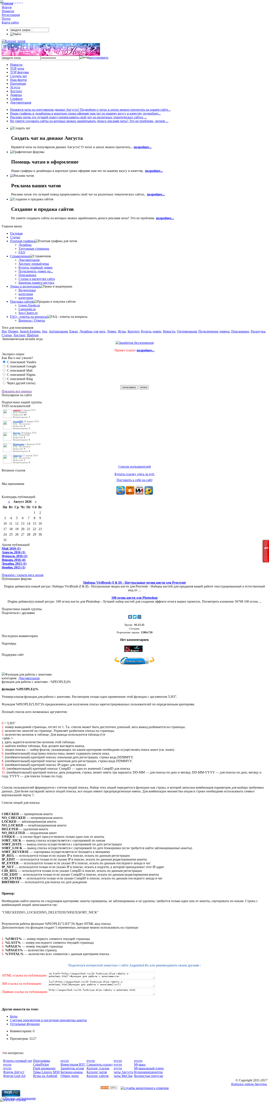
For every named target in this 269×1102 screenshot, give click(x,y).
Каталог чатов (97, 1072)
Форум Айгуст (13, 1072)
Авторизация (58, 331)
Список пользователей (134, 466)
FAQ (21, 252)
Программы (41, 1060)
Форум (7, 7)
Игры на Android (45, 1076)
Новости (16, 64)
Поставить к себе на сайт (135, 480)
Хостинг (16, 91)
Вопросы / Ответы (31, 320)
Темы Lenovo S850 (46, 1072)
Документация (20, 102)
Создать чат (18, 76)
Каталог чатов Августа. (249, 1084)
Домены (16, 95)
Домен (111, 331)
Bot (4, 331)
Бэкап (73, 331)
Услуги (15, 87)
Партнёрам (18, 83)
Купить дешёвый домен (35, 267)
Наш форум (18, 80)
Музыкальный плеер (149, 1068)
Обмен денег (70, 1076)
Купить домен (151, 331)
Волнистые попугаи (148, 1076)
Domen (13, 331)
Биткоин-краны (72, 1072)
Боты (13, 1016)
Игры (122, 331)
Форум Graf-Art (14, 1076)
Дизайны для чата (92, 331)
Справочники (20, 256)
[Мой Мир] (139, 617)
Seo (44, 331)
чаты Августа (123, 1072)
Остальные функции (25, 1024)
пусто (7, 1064)
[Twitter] (135, 617)
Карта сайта (10, 22)
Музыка (139, 1064)
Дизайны (25, 245)
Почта (6, 18)
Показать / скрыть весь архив (23, 575)
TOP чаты (17, 68)
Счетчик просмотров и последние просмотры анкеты (48, 1020)
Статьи (15, 237)
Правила (8, 11)
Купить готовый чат (17, 1060)
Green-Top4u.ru (29, 305)
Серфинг (16, 98)
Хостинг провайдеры (33, 263)
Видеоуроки (27, 290)
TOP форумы (19, 72)
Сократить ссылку (100, 1064)
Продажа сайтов (21, 301)
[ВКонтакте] (130, 617)
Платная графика (22, 241)
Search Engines (30, 331)
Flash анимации (44, 1068)
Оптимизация (187, 331)
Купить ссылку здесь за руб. (135, 474)
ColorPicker (41, 1064)
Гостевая (16, 233)
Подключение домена (213, 331)
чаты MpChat (123, 1076)
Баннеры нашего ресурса (36, 282)
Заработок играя (72, 1068)
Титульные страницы (33, 248)
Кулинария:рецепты (148, 1072)
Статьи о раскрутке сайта (36, 279)
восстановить (98, 57)
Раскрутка (258, 331)
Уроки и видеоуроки (25, 286)
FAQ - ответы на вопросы (28, 316)
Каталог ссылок (98, 1068)
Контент (133, 331)
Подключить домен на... (35, 271)
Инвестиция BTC (73, 1064)
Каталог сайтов (98, 1076)
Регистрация (11, 15)
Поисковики (27, 275)
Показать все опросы (17, 391)
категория (25, 294)
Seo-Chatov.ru (28, 313)
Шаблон (33, 335)
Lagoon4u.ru (27, 309)
